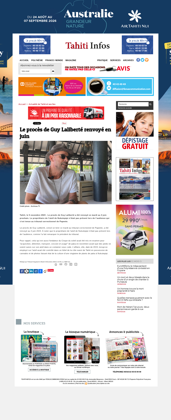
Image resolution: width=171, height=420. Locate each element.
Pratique (102, 60)
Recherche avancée (125, 108)
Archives (128, 60)
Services (115, 60)
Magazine (70, 60)
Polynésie (37, 60)
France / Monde (54, 60)
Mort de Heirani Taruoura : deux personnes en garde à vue (133, 308)
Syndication (92, 383)
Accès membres (69, 383)
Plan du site (80, 383)
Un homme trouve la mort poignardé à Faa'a (130, 290)
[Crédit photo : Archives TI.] (66, 141)
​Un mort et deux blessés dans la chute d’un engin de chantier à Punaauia (133, 279)
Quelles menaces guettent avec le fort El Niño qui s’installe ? (134, 299)
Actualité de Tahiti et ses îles (42, 104)
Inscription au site (103, 383)
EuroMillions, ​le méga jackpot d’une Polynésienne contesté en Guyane (133, 268)
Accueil (24, 60)
